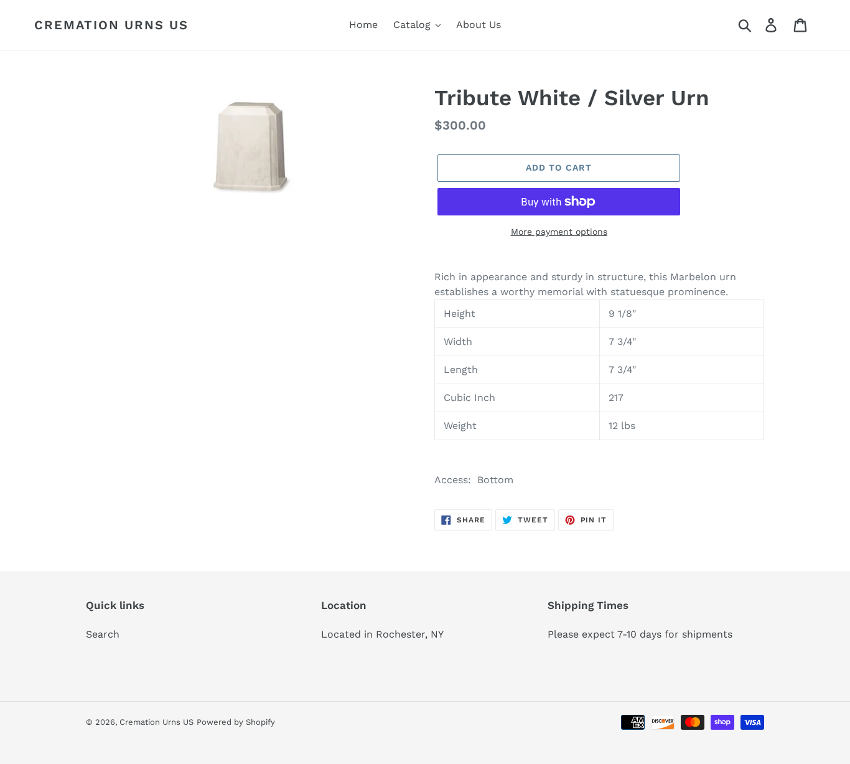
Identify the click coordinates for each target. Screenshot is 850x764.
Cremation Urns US (111, 24)
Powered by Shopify (236, 722)
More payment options (559, 232)
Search (102, 634)
